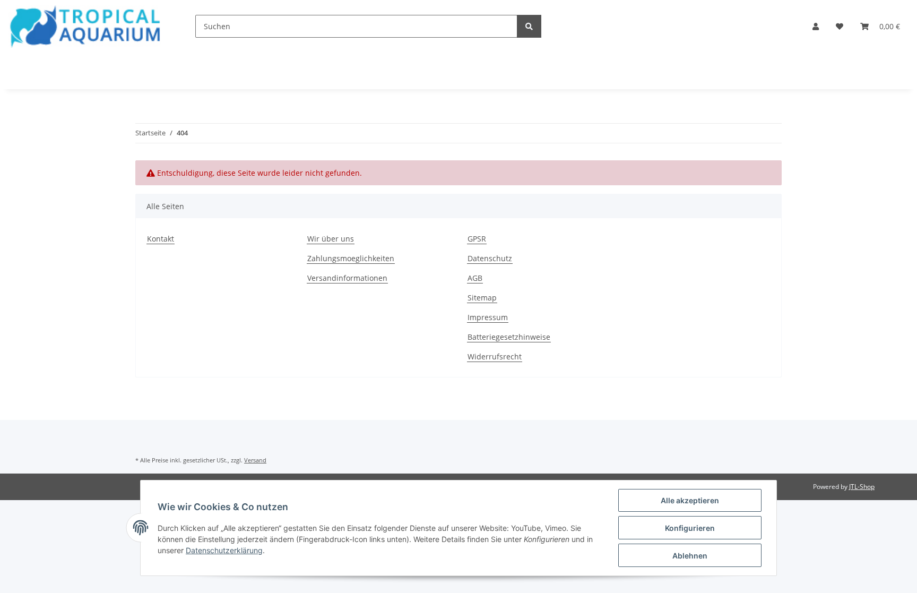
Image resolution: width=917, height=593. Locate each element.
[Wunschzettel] (839, 26)
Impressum (488, 317)
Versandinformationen (347, 278)
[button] (815, 26)
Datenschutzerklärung (224, 550)
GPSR (477, 239)
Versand (255, 460)
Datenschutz (490, 258)
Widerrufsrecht (495, 356)
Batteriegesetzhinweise (509, 337)
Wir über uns (330, 239)
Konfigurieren (690, 527)
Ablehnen (689, 555)
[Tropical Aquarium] (84, 26)
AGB (475, 278)
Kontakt (160, 239)
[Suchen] (529, 26)
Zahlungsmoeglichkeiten (350, 258)
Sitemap (482, 298)
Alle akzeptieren (690, 500)
